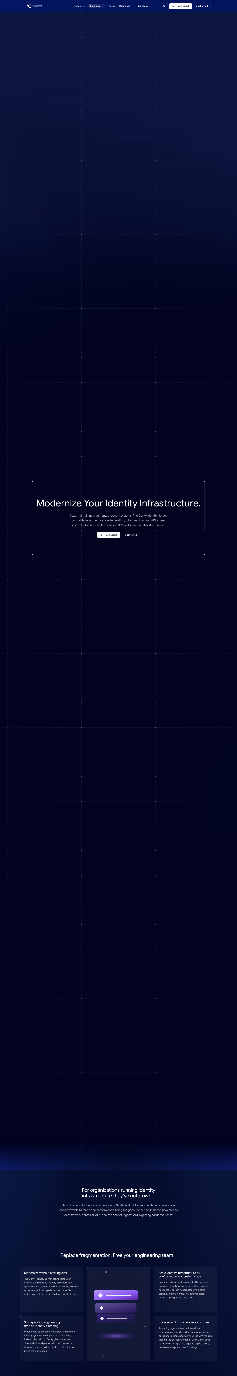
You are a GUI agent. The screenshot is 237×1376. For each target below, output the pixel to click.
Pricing (111, 6)
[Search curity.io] (164, 6)
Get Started (202, 6)
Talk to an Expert (180, 6)
